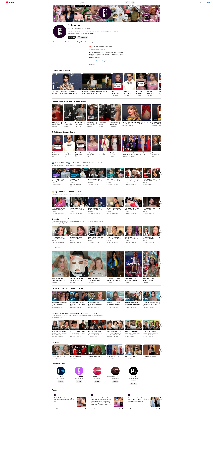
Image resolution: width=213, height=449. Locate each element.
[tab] (55, 42)
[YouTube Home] (10, 2)
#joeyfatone (105, 61)
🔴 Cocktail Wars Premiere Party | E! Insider (101, 46)
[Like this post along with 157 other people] (91, 408)
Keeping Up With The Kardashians (60, 334)
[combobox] (102, 2)
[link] (70, 402)
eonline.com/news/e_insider (76, 33)
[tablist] (106, 42)
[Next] (160, 81)
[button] (92, 64)
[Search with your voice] (133, 2)
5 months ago (102, 395)
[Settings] (200, 2)
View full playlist (56, 358)
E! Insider (54, 182)
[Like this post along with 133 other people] (54, 408)
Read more (92, 64)
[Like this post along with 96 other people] (128, 408)
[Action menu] (85, 408)
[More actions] (80, 92)
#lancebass (99, 61)
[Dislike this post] (60, 408)
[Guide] (3, 2)
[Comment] (82, 408)
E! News (54, 305)
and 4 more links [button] (89, 33)
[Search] (127, 2)
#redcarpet (92, 61)
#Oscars (135, 401)
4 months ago (65, 395)
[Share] (78, 408)
